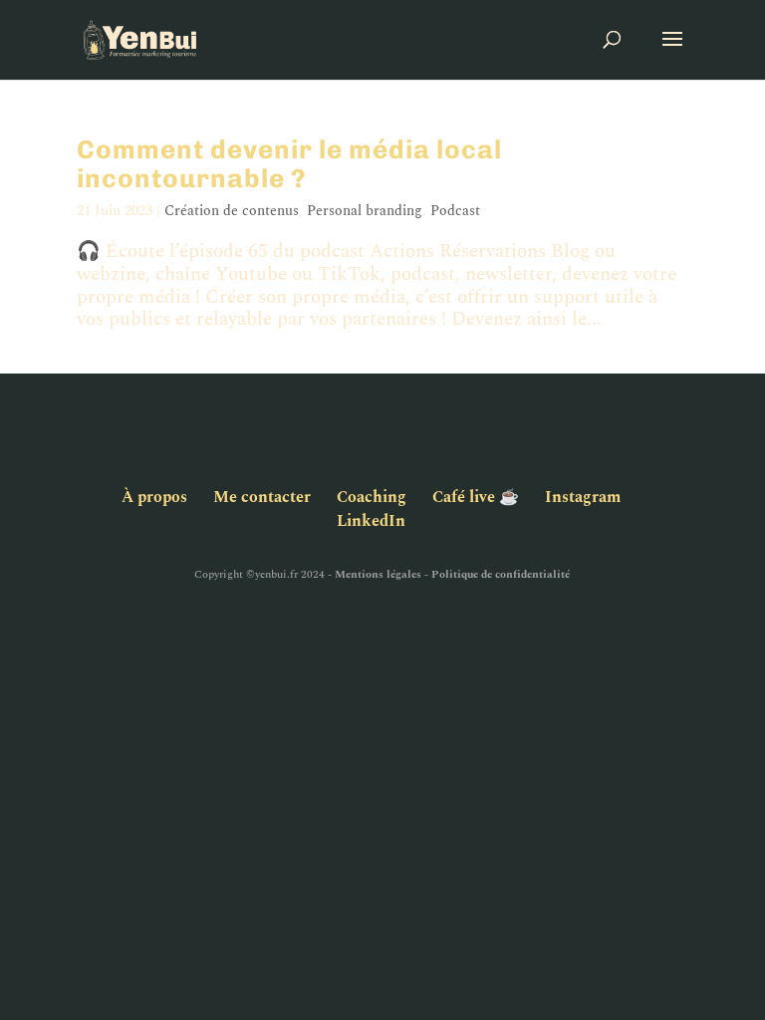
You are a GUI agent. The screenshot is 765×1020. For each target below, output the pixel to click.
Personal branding (364, 210)
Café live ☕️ (475, 497)
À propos (154, 497)
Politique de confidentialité (500, 574)
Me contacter (262, 497)
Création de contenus (231, 210)
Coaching (371, 497)
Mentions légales (378, 574)
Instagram (583, 497)
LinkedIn (371, 521)
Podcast (455, 210)
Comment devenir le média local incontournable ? (289, 164)
